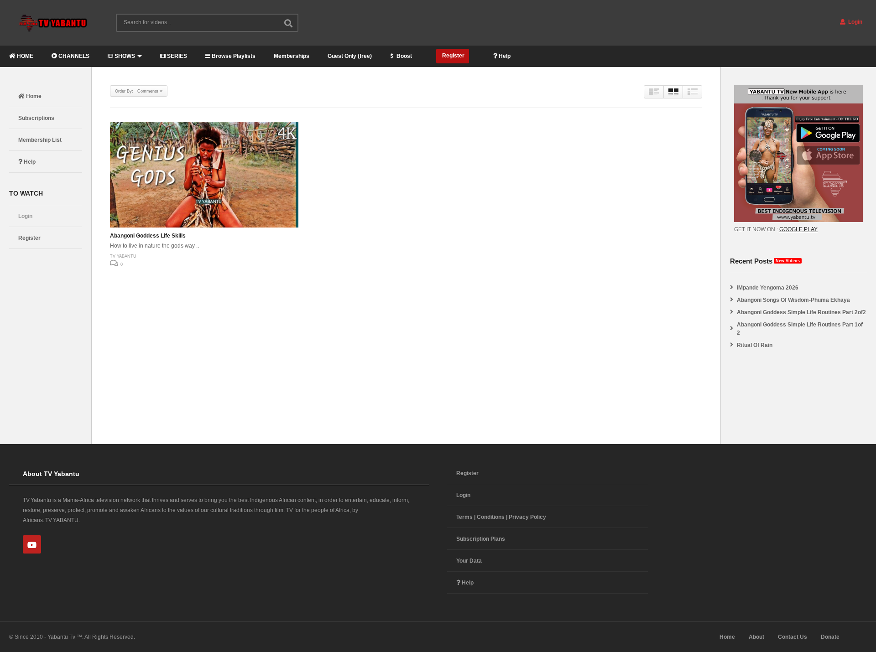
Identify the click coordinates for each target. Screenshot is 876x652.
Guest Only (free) (350, 56)
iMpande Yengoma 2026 (767, 288)
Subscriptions (36, 118)
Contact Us (792, 637)
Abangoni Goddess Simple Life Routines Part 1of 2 (800, 328)
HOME (24, 56)
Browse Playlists (233, 56)
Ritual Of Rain (754, 345)
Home (33, 96)
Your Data (469, 561)
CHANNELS (73, 56)
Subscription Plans (480, 539)
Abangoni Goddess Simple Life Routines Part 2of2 (801, 312)
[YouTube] (32, 544)
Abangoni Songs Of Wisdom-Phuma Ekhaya (793, 300)
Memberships (291, 56)
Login (854, 22)
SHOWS (124, 56)
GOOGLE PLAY (798, 229)
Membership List (40, 140)
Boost (403, 56)
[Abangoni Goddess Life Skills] (204, 175)
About (756, 637)
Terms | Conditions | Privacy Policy (501, 517)
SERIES (176, 56)
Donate (830, 637)
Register (452, 55)
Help (504, 56)
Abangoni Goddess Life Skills (148, 236)
